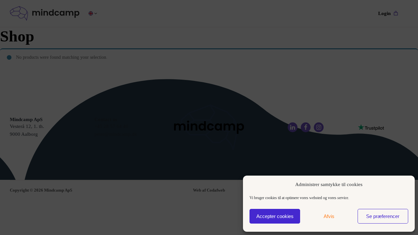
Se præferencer (382, 216)
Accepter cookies (275, 216)
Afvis (329, 216)
